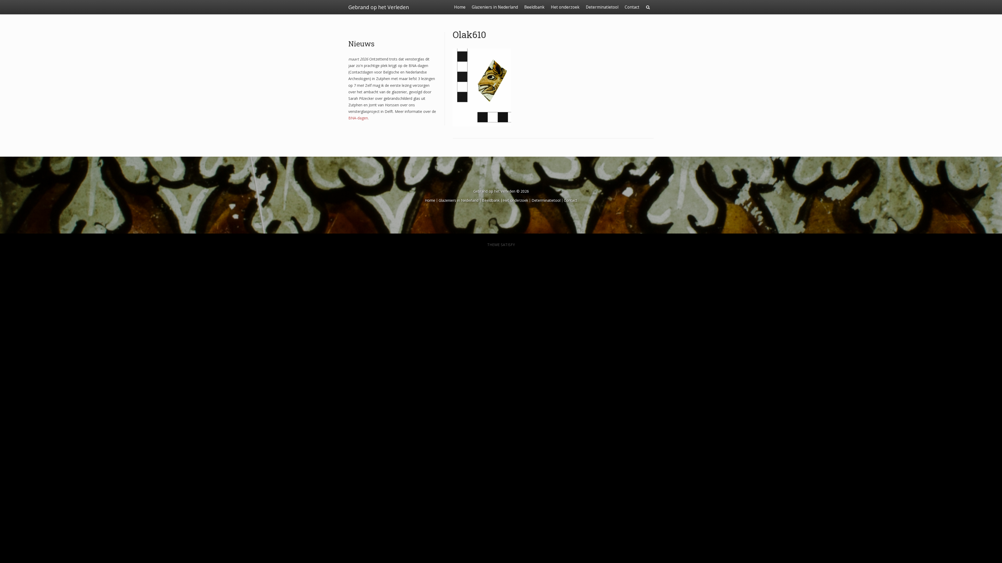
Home (460, 7)
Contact (632, 7)
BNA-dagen (358, 117)
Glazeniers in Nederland (495, 7)
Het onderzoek (565, 7)
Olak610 (469, 34)
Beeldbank (534, 7)
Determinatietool (602, 7)
